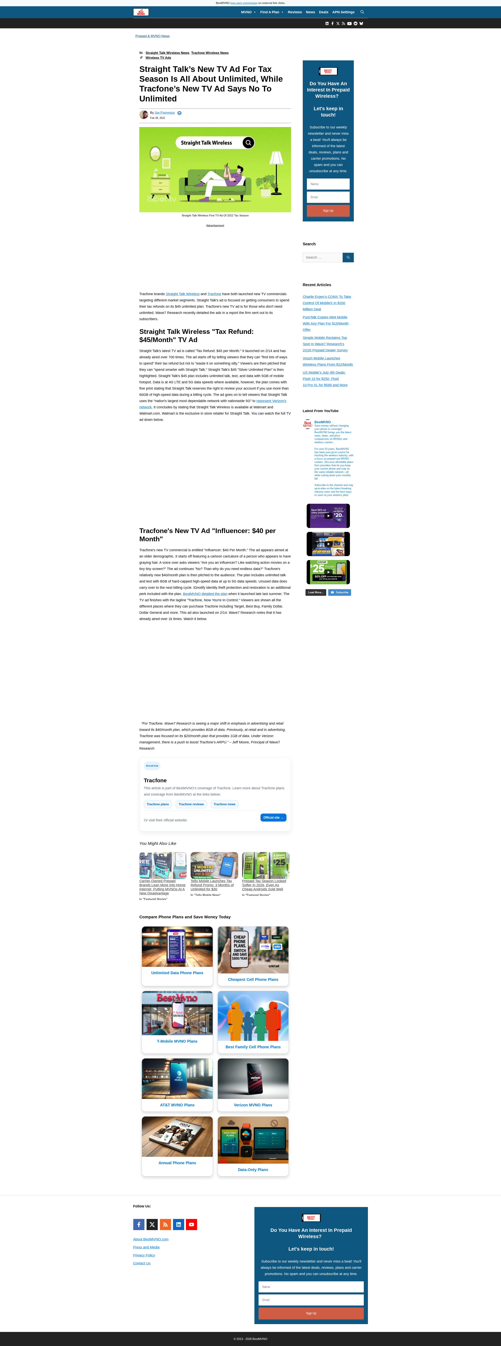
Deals (323, 12)
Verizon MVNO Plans (253, 1105)
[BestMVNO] (141, 12)
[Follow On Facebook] (139, 1224)
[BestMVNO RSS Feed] (343, 23)
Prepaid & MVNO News (152, 36)
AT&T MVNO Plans (177, 1105)
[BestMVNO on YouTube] (349, 23)
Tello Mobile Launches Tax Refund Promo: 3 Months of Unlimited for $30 (212, 885)
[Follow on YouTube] (191, 1224)
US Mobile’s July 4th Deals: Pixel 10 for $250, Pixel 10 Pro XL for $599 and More (325, 379)
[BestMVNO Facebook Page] (332, 23)
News (310, 12)
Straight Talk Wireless (183, 294)
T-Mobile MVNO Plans (177, 1041)
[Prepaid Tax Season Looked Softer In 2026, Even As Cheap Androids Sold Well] (265, 865)
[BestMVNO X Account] (338, 23)
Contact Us (141, 1263)
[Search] (348, 257)
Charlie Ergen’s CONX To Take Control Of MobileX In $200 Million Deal (327, 303)
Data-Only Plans (253, 1170)
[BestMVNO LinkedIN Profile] (327, 23)
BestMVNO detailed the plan (205, 594)
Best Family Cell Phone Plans (253, 1047)
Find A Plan (269, 12)
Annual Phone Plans (177, 1163)
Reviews (295, 12)
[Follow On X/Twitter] (152, 1224)
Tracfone (214, 294)
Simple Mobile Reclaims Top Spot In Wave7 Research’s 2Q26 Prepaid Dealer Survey (325, 344)
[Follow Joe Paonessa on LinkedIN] (179, 113)
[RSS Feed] (165, 1224)
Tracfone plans (158, 804)
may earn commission (244, 3)
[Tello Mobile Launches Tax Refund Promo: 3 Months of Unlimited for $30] (214, 865)
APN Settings (343, 12)
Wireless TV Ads (158, 58)
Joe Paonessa (165, 112)
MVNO (246, 12)
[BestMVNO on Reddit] (356, 23)
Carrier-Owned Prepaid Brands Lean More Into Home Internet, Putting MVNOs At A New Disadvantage (162, 887)
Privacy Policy (144, 1255)
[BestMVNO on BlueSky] (361, 23)
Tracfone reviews (191, 804)
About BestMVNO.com (151, 1239)
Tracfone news (224, 804)
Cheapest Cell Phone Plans (253, 979)
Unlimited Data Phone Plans (177, 973)
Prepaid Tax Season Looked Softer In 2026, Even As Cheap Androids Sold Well (264, 885)
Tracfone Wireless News (210, 53)
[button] (362, 12)
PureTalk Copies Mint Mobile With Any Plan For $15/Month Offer (326, 323)
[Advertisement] (215, 260)
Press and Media (146, 1247)
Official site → (273, 817)
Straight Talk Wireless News (167, 53)
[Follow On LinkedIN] (178, 1224)
